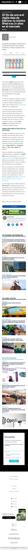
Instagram (15, 501)
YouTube (15, 506)
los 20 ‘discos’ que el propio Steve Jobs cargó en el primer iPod (13, 179)
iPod (20, 201)
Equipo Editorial (12, 37)
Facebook (15, 498)
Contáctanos (14, 486)
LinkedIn (15, 504)
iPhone (21, 143)
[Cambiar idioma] (16, 2)
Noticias (4, 29)
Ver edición (9, 517)
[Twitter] (11, 53)
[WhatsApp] (23, 53)
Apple (4, 201)
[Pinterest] (17, 53)
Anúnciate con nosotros (14, 491)
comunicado (22, 104)
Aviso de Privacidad (14, 479)
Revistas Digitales (14, 476)
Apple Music (10, 201)
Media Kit (14, 488)
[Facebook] (5, 53)
